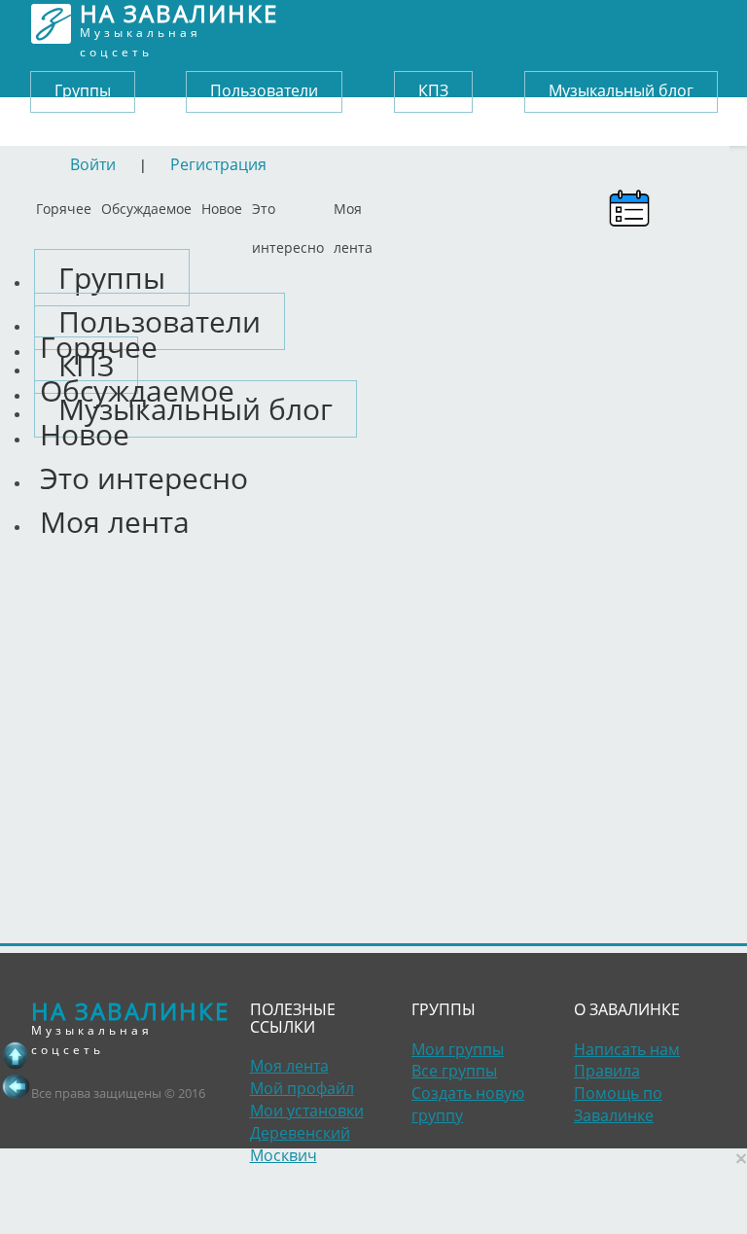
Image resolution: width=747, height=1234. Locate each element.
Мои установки (307, 1110)
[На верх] (15, 1055)
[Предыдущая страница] (15, 1086)
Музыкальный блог (621, 90)
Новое (221, 204)
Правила (607, 1070)
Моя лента (353, 204)
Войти (93, 164)
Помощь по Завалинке (618, 1104)
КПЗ (433, 90)
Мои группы (457, 1049)
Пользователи (264, 90)
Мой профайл (302, 1088)
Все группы (454, 1070)
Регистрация (218, 164)
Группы (82, 90)
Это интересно (288, 204)
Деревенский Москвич (300, 1144)
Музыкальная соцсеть (179, 24)
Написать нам (627, 1049)
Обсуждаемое (146, 204)
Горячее (63, 204)
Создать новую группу (467, 1104)
